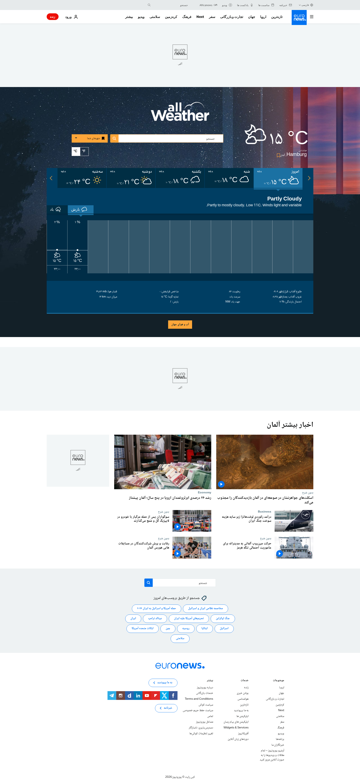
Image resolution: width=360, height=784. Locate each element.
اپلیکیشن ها (242, 716)
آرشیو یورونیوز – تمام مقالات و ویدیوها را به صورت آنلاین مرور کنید (272, 755)
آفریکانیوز (243, 733)
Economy (204, 492)
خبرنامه (168, 708)
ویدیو (141, 17)
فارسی (305, 4)
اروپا (263, 17)
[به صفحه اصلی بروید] (299, 17)
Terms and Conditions (199, 699)
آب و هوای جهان (180, 324)
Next (200, 17)
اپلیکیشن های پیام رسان (236, 722)
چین (168, 628)
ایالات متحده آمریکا (143, 628)
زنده (52, 16)
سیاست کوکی (206, 704)
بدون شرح (307, 492)
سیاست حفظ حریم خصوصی (198, 710)
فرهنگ (186, 17)
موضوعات (278, 681)
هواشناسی (243, 699)
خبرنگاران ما (277, 745)
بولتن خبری (243, 693)
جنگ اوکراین (223, 618)
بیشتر (210, 681)
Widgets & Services (236, 727)
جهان (251, 17)
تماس (210, 716)
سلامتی (155, 17)
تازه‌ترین (276, 17)
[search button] (149, 5)
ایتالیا (204, 628)
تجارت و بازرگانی (231, 17)
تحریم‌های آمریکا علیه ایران (189, 618)
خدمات (245, 681)
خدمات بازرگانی (204, 693)
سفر (212, 17)
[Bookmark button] (277, 155)
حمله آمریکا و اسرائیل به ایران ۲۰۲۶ (156, 608)
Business (264, 511)
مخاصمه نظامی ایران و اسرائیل (205, 608)
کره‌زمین (171, 17)
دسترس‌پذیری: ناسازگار (201, 727)
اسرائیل (224, 628)
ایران (133, 618)
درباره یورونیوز (205, 687)
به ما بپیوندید (241, 710)
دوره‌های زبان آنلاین (238, 739)
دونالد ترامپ (155, 618)
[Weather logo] (180, 114)
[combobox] (170, 5)
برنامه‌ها (280, 739)
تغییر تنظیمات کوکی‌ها (201, 733)
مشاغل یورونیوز (204, 722)
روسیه (185, 628)
